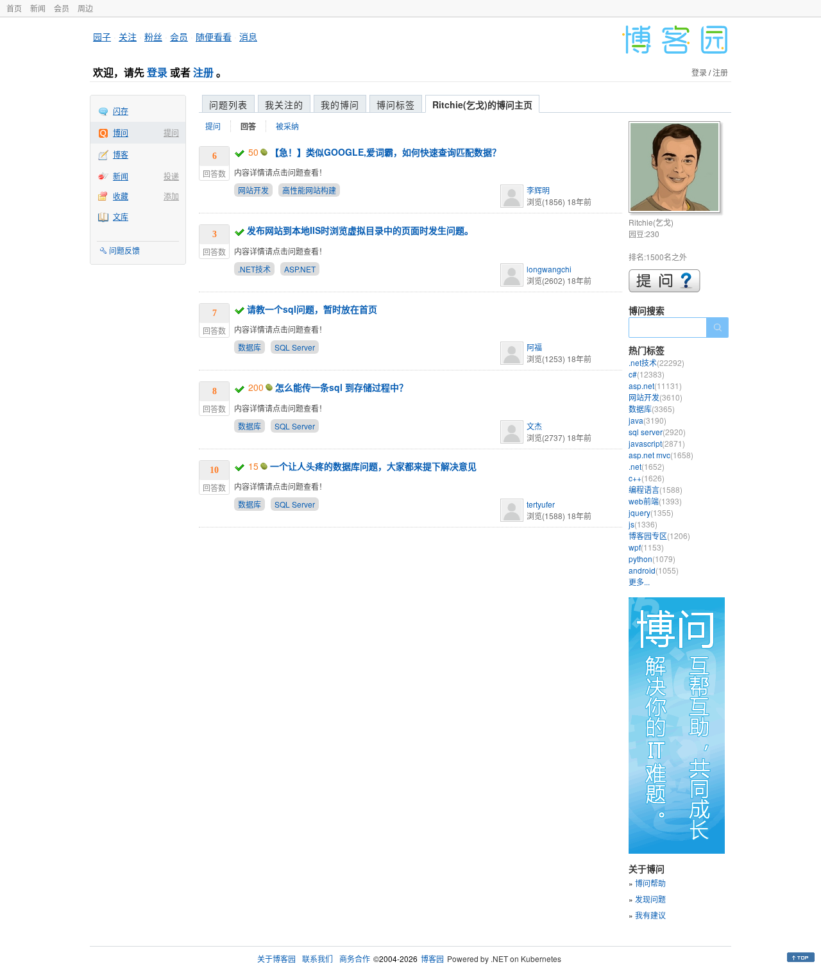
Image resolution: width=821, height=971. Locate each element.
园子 (102, 36)
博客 (120, 154)
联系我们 (317, 958)
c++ (646, 477)
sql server (657, 431)
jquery (651, 512)
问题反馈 (124, 250)
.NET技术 (254, 268)
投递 (171, 175)
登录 (157, 72)
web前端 (655, 500)
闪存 (120, 110)
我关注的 (284, 104)
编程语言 (655, 489)
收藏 (120, 195)
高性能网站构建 (309, 190)
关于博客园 (276, 958)
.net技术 (656, 362)
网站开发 (253, 190)
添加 (171, 195)
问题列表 (228, 104)
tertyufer (541, 504)
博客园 (432, 958)
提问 (171, 132)
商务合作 (354, 958)
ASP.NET (300, 268)
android (654, 570)
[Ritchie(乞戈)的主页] (676, 169)
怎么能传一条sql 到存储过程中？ (341, 387)
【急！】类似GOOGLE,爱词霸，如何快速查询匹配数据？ (385, 151)
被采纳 (287, 125)
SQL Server (295, 347)
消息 (248, 36)
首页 (14, 8)
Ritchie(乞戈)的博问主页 (482, 104)
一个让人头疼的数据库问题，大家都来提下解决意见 (373, 466)
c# (646, 374)
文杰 (534, 425)
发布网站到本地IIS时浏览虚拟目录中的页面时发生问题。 (360, 230)
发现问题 (650, 898)
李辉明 (538, 190)
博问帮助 (650, 882)
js (643, 524)
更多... (639, 581)
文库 (120, 216)
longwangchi (549, 268)
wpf (646, 547)
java (647, 420)
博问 (120, 132)
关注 (128, 36)
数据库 (249, 347)
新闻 (38, 8)
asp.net (655, 385)
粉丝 (153, 36)
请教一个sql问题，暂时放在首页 (312, 309)
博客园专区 (659, 535)
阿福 (534, 347)
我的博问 (340, 104)
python (652, 558)
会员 (61, 8)
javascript (657, 443)
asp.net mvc (661, 454)
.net (646, 466)
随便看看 (214, 36)
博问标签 (396, 104)
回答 (248, 126)
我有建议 (650, 914)
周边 (85, 8)
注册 (203, 72)
